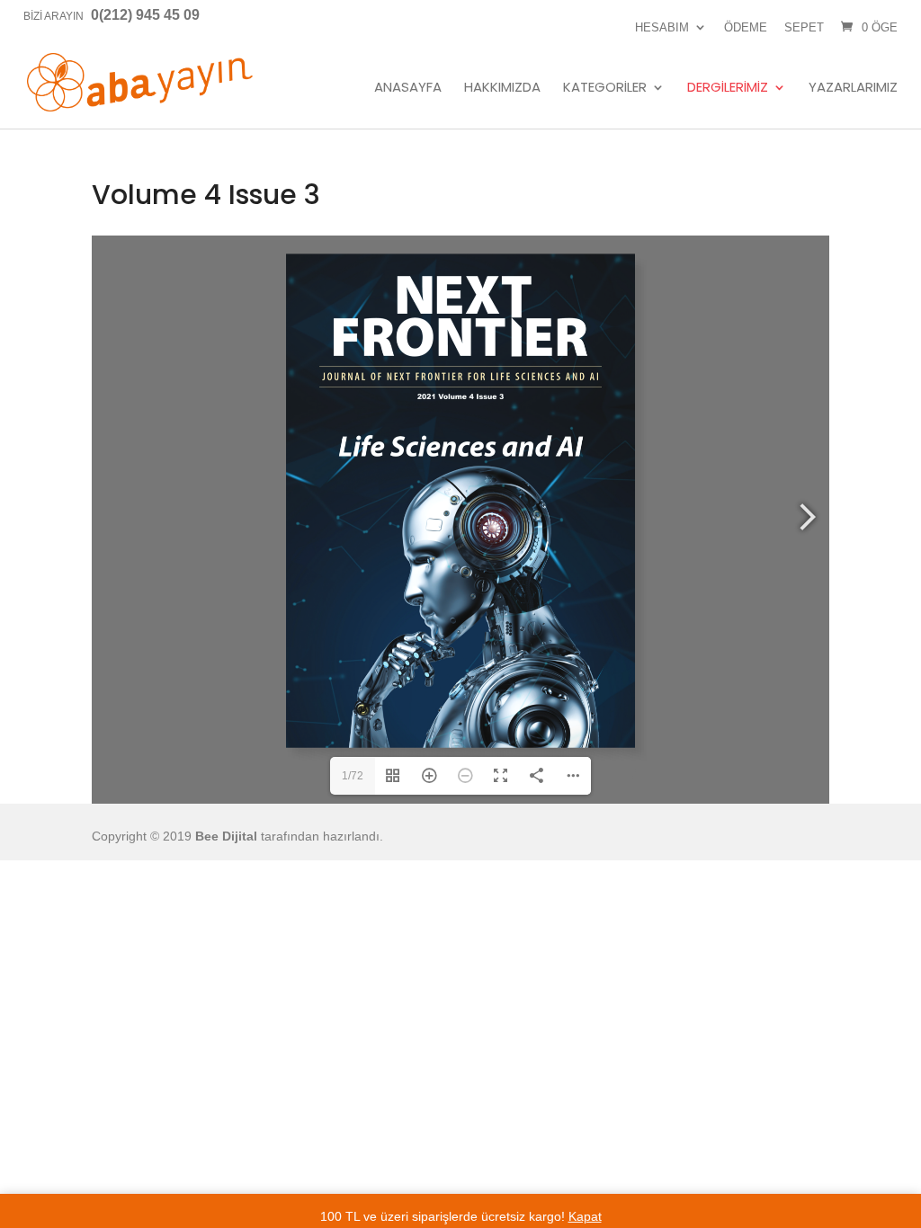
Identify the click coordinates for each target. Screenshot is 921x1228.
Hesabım (662, 27)
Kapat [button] (585, 1216)
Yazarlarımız (853, 88)
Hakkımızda (502, 88)
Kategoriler (605, 88)
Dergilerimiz (727, 88)
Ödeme (745, 27)
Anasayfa (408, 88)
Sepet (804, 27)
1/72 (352, 776)
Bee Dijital (226, 836)
